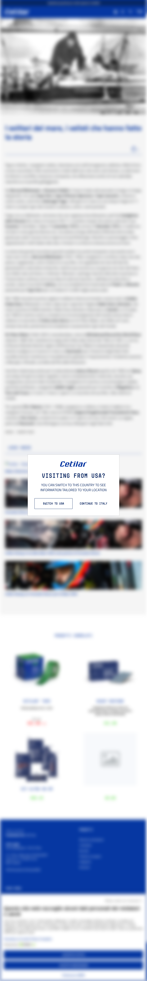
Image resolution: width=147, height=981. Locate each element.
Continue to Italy (93, 503)
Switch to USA (53, 503)
